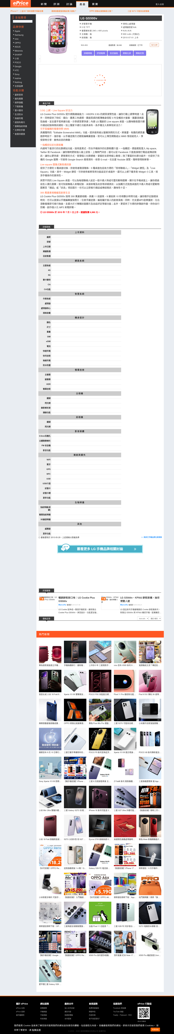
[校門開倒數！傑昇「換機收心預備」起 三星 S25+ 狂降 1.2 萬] (150, 884)
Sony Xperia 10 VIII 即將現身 (50, 781)
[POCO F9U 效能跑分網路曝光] (100, 681)
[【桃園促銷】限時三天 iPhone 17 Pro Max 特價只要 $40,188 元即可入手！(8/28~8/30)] (150, 797)
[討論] (69, 4)
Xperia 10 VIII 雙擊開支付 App (75, 694)
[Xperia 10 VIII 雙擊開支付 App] (75, 681)
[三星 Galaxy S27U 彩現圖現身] (75, 797)
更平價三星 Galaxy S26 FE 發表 (50, 984)
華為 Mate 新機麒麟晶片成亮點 (150, 839)
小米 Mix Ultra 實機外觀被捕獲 (50, 810)
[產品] (82, 4)
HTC (17, 70)
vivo (16, 38)
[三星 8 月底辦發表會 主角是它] (100, 768)
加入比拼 (154, 45)
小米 (17, 58)
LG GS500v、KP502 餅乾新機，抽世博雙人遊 (140, 599)
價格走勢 (140, 53)
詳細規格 (88, 53)
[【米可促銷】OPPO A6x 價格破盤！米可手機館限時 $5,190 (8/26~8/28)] (100, 884)
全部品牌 (19, 86)
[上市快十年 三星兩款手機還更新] (100, 652)
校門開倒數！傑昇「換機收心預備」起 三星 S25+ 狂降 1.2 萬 (150, 897)
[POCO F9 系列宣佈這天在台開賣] (100, 739)
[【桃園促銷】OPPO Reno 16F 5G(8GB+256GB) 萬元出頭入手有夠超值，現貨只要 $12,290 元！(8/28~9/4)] (75, 942)
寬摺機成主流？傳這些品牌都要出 (150, 665)
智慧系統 (80, 293)
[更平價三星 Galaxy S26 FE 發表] (50, 971)
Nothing (18, 82)
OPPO (18, 42)
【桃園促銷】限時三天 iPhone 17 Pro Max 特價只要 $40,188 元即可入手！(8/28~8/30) (150, 810)
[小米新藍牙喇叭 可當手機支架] (50, 884)
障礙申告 (92, 1011)
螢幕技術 (80, 369)
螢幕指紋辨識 (21, 126)
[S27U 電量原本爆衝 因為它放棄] (150, 913)
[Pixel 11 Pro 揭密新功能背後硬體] (125, 681)
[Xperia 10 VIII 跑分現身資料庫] (125, 739)
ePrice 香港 (20, 1011)
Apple (17, 31)
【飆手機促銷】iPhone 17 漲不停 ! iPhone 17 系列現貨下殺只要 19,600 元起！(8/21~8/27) (75, 781)
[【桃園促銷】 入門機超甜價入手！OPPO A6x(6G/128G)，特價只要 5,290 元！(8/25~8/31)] (75, 884)
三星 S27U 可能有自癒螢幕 (138, 11)
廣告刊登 (68, 1011)
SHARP (18, 54)
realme (18, 78)
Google (18, 66)
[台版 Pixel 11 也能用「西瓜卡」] (100, 913)
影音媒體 (80, 431)
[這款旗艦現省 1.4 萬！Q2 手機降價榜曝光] (75, 855)
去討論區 (114, 53)
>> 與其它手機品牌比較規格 (151, 537)
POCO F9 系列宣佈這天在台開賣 (100, 752)
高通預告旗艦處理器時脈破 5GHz (125, 839)
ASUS (18, 46)
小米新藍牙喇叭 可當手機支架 (50, 897)
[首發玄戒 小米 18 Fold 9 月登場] (50, 681)
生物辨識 (80, 502)
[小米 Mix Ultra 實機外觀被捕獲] (50, 797)
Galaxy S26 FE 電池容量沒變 (100, 868)
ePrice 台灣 (20, 1008)
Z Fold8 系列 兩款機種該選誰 (125, 781)
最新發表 (19, 94)
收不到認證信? (94, 1018)
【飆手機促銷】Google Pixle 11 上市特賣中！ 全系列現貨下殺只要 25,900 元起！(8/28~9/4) (50, 955)
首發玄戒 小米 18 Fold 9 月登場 (50, 694)
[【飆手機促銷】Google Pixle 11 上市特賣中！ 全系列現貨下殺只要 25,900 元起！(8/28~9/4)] (50, 942)
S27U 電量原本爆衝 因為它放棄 (150, 926)
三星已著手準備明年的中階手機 (75, 752)
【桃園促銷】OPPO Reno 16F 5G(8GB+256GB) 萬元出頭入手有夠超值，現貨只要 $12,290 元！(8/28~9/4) (75, 955)
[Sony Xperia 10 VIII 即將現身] (50, 768)
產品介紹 (46, 103)
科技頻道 (43, 1018)
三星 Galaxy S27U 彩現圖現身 (75, 810)
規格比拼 (127, 53)
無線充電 (19, 118)
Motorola (19, 50)
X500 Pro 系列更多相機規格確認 (100, 955)
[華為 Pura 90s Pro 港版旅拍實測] (100, 710)
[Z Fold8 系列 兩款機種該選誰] (125, 768)
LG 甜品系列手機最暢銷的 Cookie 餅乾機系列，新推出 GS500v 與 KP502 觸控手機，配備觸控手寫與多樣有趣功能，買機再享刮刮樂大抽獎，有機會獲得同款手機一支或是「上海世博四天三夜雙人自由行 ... (140, 611)
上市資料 (80, 232)
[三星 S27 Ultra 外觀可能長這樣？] (125, 797)
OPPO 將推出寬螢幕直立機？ (101, 11)
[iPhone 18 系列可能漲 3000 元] (100, 797)
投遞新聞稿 (69, 1015)
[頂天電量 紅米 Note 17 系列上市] (125, 942)
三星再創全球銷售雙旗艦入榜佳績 (75, 926)
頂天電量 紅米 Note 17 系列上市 (125, 955)
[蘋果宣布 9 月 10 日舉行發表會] (50, 739)
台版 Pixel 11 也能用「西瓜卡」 (100, 926)
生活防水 (19, 114)
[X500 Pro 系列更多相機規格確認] (100, 942)
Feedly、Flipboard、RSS (122, 1015)
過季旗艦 (19, 102)
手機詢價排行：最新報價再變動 (75, 665)
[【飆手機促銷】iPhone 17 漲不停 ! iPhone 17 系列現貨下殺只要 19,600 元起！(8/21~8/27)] (75, 768)
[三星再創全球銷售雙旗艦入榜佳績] (75, 913)
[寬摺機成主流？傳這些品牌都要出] (150, 652)
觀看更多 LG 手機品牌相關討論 (100, 548)
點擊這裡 (36, 1029)
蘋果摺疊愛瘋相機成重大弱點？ (63, 11)
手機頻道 (43, 1011)
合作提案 (68, 1018)
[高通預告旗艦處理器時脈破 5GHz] (125, 826)
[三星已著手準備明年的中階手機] (75, 739)
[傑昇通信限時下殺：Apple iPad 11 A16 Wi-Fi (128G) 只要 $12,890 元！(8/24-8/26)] (125, 884)
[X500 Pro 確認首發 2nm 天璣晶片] (150, 942)
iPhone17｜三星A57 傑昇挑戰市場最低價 (26, 11)
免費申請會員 (94, 1008)
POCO (18, 62)
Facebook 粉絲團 (119, 1008)
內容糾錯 (92, 1015)
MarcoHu (62, 604)
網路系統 (80, 260)
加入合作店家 (70, 1008)
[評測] (56, 4)
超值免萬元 (20, 122)
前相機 (79, 417)
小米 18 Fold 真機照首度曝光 (50, 839)
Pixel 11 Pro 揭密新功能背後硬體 (125, 694)
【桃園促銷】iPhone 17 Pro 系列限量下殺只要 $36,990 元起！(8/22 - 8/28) (125, 868)
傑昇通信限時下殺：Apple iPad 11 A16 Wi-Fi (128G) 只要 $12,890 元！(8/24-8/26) (125, 897)
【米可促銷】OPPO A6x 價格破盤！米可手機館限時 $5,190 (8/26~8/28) (100, 897)
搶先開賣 (19, 98)
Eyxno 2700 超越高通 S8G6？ (100, 839)
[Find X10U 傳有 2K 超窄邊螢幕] (150, 681)
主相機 (79, 393)
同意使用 (155, 1029)
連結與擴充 (80, 454)
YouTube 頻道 (118, 1011)
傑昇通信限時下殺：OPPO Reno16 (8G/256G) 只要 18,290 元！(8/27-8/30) (50, 926)
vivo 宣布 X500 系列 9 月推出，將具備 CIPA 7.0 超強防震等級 (125, 665)
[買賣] (95, 4)
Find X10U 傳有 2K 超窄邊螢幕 (150, 694)
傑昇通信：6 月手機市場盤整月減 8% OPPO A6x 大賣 (150, 868)
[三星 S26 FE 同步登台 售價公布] (125, 913)
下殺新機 (19, 106)
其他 (79, 524)
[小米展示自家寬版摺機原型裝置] (150, 710)
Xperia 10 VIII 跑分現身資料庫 (125, 752)
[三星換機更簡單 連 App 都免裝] (150, 768)
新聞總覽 (43, 1008)
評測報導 (101, 53)
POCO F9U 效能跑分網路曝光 (100, 694)
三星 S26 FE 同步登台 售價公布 (125, 926)
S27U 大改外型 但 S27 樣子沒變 (75, 839)
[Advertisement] (102, 571)
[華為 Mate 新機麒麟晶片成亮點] (150, 826)
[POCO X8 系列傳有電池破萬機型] (150, 739)
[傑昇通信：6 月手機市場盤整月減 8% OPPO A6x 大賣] (150, 855)
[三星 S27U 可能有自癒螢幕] (125, 710)
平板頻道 (43, 1015)
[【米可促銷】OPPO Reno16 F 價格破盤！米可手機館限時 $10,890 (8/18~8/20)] (50, 855)
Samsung (19, 34)
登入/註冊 (160, 4)
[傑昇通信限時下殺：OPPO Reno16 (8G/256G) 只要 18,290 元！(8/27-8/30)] (50, 913)
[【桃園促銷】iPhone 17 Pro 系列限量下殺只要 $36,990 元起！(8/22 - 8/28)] (125, 855)
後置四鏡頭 (20, 133)
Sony (17, 74)
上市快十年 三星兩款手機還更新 (100, 665)
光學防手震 (20, 130)
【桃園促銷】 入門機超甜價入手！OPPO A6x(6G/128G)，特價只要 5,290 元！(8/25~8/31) (75, 897)
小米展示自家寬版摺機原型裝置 (150, 723)
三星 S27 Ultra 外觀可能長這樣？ (125, 810)
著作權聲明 (20, 1015)
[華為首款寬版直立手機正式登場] (50, 652)
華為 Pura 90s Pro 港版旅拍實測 (100, 723)
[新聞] (44, 4)
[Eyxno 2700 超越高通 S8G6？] (100, 826)
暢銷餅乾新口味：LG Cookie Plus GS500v (76, 599)
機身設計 (80, 317)
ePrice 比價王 (20, 3)
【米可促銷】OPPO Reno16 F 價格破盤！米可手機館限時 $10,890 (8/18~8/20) (50, 868)
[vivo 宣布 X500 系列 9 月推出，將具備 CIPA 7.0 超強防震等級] (125, 652)
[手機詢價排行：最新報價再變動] (75, 652)
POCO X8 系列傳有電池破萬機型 (150, 752)
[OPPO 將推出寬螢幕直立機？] (75, 710)
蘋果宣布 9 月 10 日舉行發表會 (50, 752)
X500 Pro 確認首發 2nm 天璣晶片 (150, 955)
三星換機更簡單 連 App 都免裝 (150, 781)
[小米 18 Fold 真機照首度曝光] (50, 826)
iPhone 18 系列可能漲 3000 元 (100, 810)
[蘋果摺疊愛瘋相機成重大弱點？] (50, 710)
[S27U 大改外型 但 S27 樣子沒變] (75, 826)
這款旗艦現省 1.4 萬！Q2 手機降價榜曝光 (75, 868)
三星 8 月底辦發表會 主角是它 (100, 781)
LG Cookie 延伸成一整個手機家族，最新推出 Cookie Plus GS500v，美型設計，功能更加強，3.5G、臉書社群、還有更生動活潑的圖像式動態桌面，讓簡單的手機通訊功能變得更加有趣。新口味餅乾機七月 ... (78, 611)
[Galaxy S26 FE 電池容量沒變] (100, 855)
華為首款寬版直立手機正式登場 (50, 665)
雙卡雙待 (19, 110)
